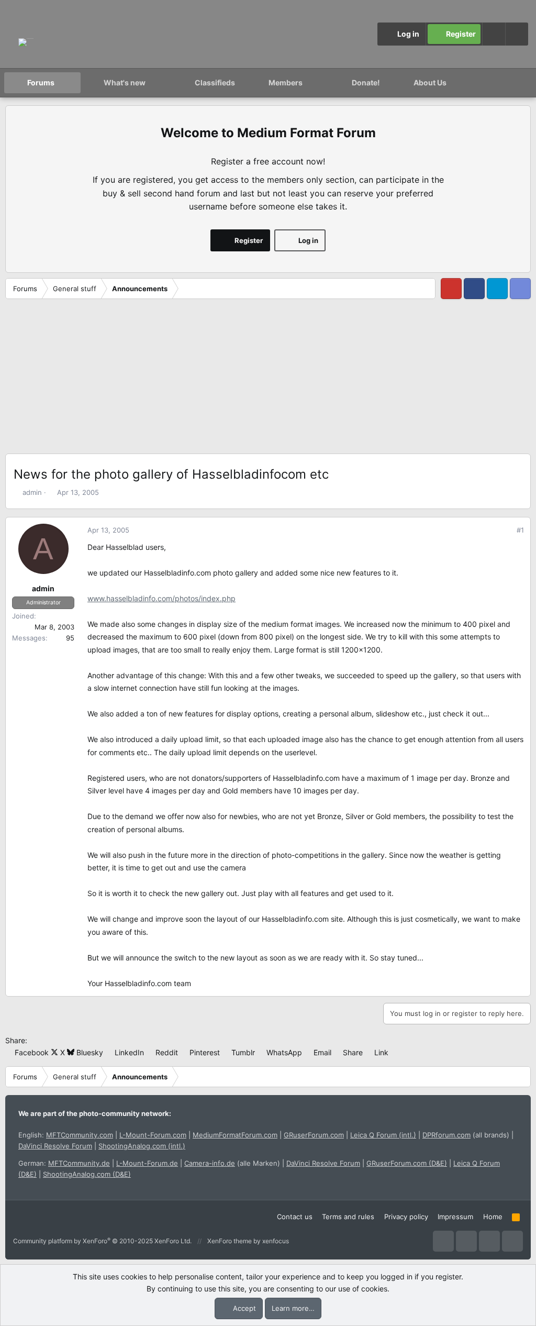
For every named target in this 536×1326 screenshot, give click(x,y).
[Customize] (493, 34)
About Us (430, 82)
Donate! (366, 82)
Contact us (294, 1216)
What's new (125, 82)
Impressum (455, 1216)
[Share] (506, 530)
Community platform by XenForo (102, 1241)
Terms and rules (348, 1216)
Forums (40, 82)
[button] (516, 34)
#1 (520, 530)
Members (286, 82)
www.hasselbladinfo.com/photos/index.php (161, 598)
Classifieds (215, 82)
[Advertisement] (268, 380)
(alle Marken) (232, 1163)
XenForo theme (229, 1241)
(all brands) (465, 1135)
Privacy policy (406, 1216)
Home (492, 1216)
